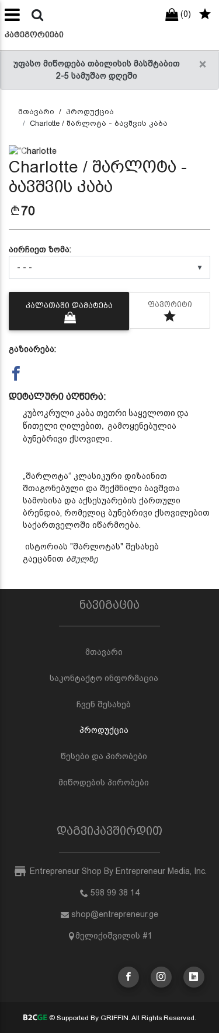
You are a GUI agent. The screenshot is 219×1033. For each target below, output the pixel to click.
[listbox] (109, 267)
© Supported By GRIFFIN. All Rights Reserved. (121, 1018)
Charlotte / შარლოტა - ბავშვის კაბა (99, 123)
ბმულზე (82, 558)
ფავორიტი (170, 304)
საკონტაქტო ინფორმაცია (104, 678)
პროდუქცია (90, 111)
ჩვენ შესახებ (104, 704)
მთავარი (36, 111)
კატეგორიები (34, 34)
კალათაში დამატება (69, 305)
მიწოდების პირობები (103, 782)
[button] (24, 151)
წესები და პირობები (104, 756)
